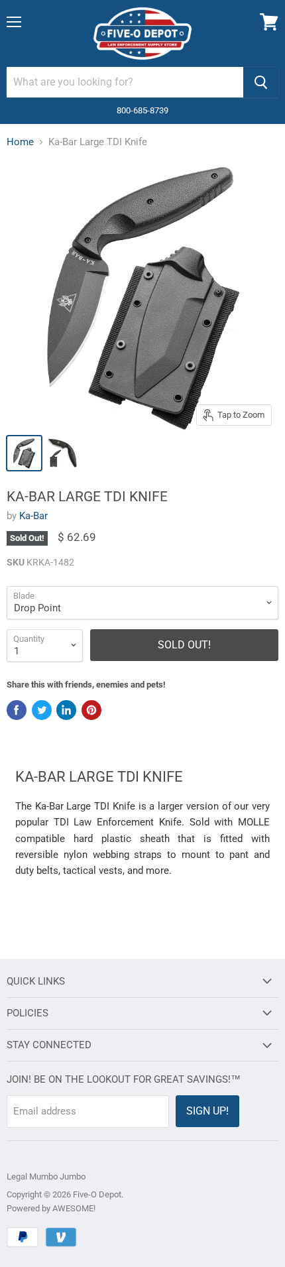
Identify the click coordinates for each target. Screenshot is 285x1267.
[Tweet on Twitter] (42, 710)
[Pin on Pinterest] (91, 710)
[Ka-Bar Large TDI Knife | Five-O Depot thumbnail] (24, 453)
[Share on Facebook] (17, 710)
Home (20, 142)
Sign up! (207, 1111)
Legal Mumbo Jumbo (46, 1176)
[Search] (260, 82)
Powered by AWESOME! (51, 1208)
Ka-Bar (33, 516)
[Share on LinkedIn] (66, 710)
